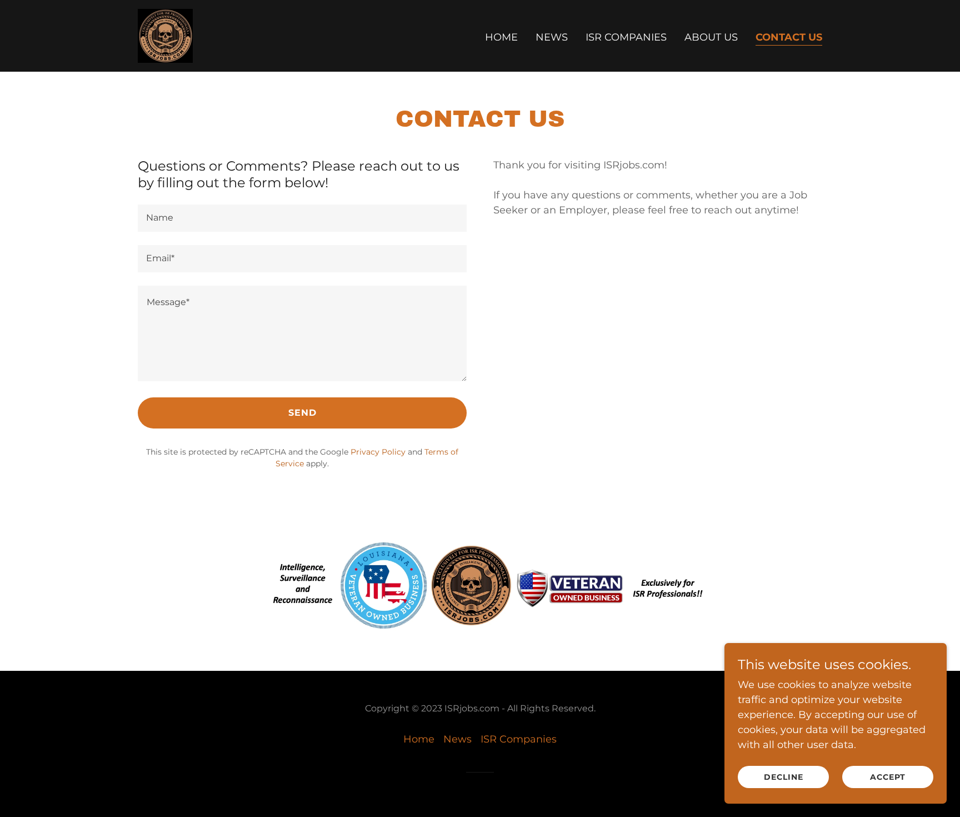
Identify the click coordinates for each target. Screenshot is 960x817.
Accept (888, 777)
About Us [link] (711, 37)
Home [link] (501, 37)
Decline (783, 777)
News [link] (552, 37)
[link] (165, 35)
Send (302, 412)
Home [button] (418, 739)
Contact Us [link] (789, 37)
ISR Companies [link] (626, 37)
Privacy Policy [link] (378, 452)
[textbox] (302, 218)
